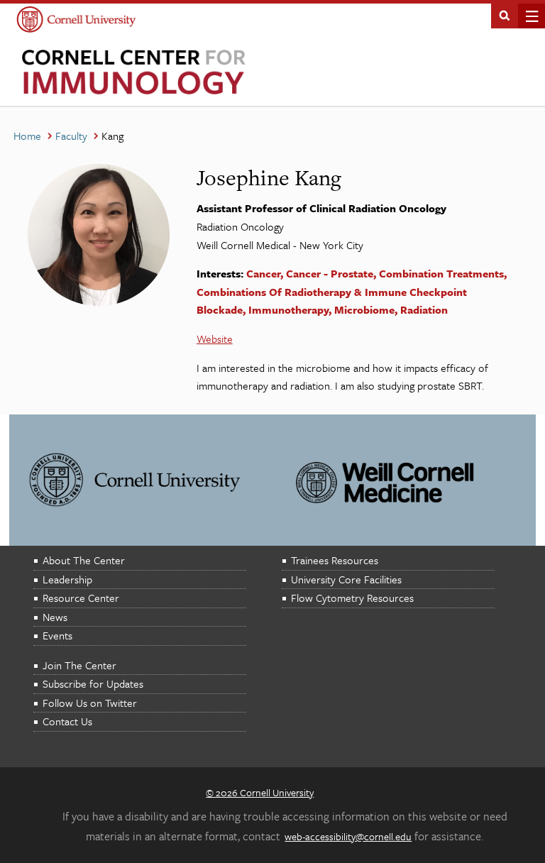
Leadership (67, 579)
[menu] (527, 16)
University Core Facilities (346, 579)
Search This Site (504, 14)
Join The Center (79, 665)
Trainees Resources (334, 560)
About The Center (84, 560)
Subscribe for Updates (93, 683)
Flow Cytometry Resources (352, 597)
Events (57, 635)
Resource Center (81, 597)
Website (215, 338)
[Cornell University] (76, 21)
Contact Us (67, 721)
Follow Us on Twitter (90, 702)
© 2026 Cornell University (260, 792)
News (55, 617)
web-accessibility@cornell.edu (348, 836)
